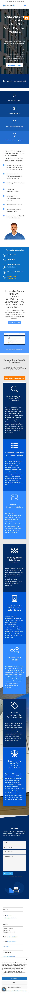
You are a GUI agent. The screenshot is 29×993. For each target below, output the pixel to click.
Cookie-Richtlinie (6, 990)
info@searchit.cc (11, 941)
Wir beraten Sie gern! (14, 378)
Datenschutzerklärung (16, 990)
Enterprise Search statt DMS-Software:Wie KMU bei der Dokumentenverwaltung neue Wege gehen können (14, 299)
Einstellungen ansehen (14, 987)
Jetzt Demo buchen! (14, 65)
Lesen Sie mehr (14, 323)
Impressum (24, 990)
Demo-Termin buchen (9, 956)
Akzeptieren (14, 978)
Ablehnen (14, 983)
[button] (26, 960)
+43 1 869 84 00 (10, 1)
